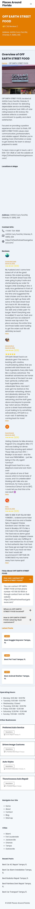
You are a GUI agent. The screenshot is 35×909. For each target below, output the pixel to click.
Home (4, 63)
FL (19, 734)
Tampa (7, 636)
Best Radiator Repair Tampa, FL (15, 878)
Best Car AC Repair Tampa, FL (14, 864)
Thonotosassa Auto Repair (15, 779)
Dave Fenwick (9, 433)
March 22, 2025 (10, 263)
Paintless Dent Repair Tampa (15, 752)
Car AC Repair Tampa (12, 734)
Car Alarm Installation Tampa (14, 769)
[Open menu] (31, 3)
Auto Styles (8, 761)
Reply (7, 333)
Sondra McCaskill (10, 261)
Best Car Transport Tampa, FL (14, 892)
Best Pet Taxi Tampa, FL (15, 659)
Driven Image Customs (13, 744)
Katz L (7, 507)
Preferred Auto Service (13, 727)
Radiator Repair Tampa (14, 786)
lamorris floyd (9, 346)
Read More (9, 732)
